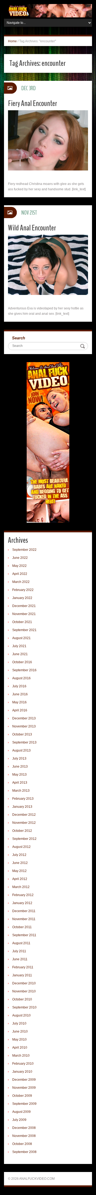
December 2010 (24, 983)
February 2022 (23, 590)
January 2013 (22, 807)
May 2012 (19, 871)
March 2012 (21, 887)
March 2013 (21, 790)
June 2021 (20, 654)
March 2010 (21, 1055)
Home (12, 41)
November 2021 (24, 614)
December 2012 (24, 815)
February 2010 (23, 1063)
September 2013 (24, 742)
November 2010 (24, 991)
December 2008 (24, 1128)
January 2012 (22, 903)
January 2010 (22, 1071)
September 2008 (24, 1152)
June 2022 (20, 558)
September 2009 (24, 1104)
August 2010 (21, 1015)
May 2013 (19, 774)
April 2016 (19, 710)
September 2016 (24, 670)
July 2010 (19, 1023)
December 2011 (23, 911)
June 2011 (19, 959)
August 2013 (21, 750)
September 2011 (24, 935)
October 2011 (22, 927)
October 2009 (22, 1096)
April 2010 (19, 1047)
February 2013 (23, 799)
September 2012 (24, 839)
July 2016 (19, 686)
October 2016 (22, 662)
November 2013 (24, 726)
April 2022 (19, 574)
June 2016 (20, 694)
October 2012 (22, 831)
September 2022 (24, 550)
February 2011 (22, 967)
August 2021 (21, 638)
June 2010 (20, 1031)
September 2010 (24, 1007)
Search (18, 338)
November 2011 (23, 919)
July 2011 (19, 951)
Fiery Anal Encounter (32, 103)
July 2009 (19, 1120)
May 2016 (19, 702)
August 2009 (21, 1112)
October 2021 (22, 622)
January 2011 (22, 975)
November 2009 (24, 1088)
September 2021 (24, 630)
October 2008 (22, 1144)
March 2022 (21, 582)
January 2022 (22, 598)
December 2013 (24, 718)
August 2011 (21, 943)
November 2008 (24, 1136)
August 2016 (21, 678)
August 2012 (21, 847)
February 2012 (23, 895)
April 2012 (19, 879)
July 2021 (19, 646)
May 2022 (19, 566)
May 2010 (19, 1039)
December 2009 (24, 1080)
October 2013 (22, 734)
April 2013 (19, 782)
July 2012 (19, 855)
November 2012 (24, 823)
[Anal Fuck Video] (48, 10)
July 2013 (19, 758)
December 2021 (24, 606)
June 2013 (20, 766)
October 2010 (22, 999)
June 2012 (20, 863)
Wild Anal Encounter (32, 227)
